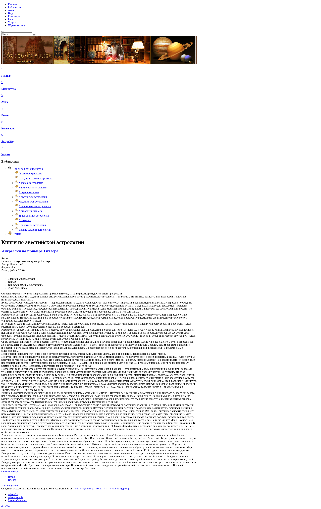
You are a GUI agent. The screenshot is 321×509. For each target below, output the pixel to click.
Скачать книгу (9, 471)
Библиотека (8, 88)
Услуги (5, 154)
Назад (11, 476)
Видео (5, 115)
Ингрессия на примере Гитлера (29, 251)
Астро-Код (7, 141)
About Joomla (15, 497)
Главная (6, 75)
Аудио (5, 101)
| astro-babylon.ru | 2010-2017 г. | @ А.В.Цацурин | (101, 488)
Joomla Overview (17, 500)
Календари (8, 128)
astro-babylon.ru (10, 485)
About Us (13, 494)
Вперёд (12, 479)
